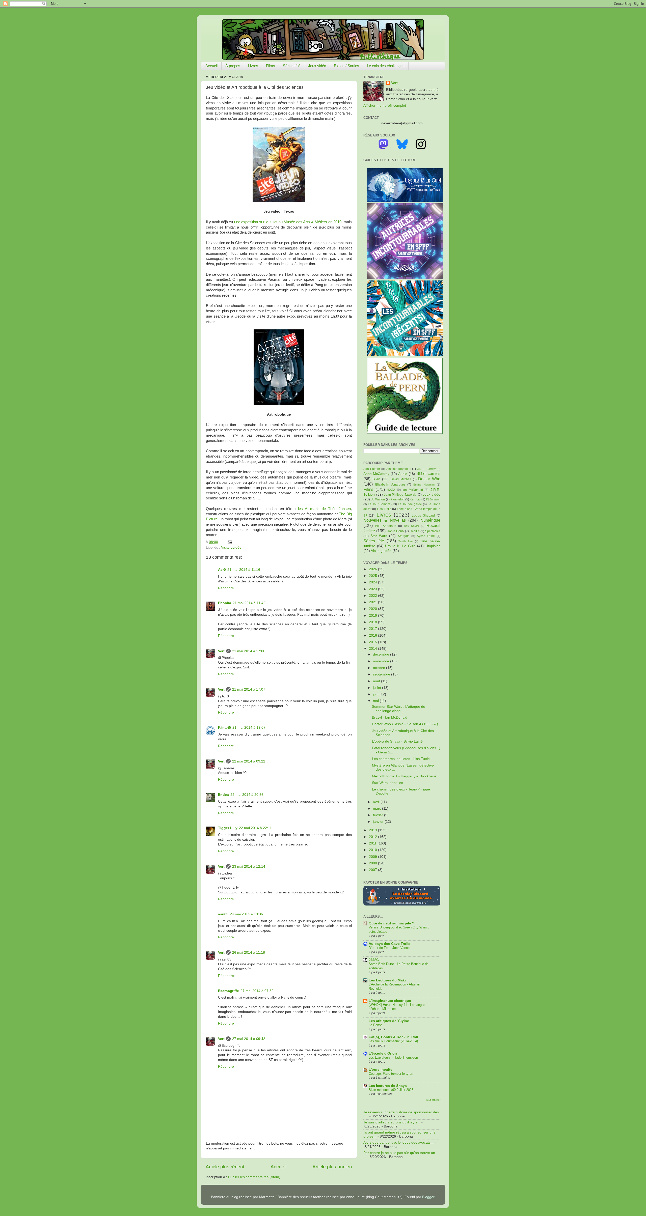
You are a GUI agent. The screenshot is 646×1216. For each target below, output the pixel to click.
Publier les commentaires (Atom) (254, 1177)
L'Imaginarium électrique (390, 1001)
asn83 (223, 914)
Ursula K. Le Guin (400, 546)
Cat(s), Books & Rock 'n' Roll (393, 1037)
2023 (373, 589)
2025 (373, 576)
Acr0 (222, 570)
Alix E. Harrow (426, 468)
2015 (373, 642)
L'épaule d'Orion (383, 1053)
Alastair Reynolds (398, 469)
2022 (373, 596)
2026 (373, 569)
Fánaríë (224, 727)
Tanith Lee (405, 541)
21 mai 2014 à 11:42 (249, 603)
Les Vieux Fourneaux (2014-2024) (393, 1041)
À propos (232, 66)
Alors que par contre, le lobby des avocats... (398, 1142)
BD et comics (428, 473)
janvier (379, 822)
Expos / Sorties (346, 66)
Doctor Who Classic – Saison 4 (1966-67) (405, 724)
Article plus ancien (332, 1166)
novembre (381, 661)
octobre (379, 668)
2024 (373, 582)
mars (377, 808)
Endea (223, 795)
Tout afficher (433, 1099)
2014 (373, 649)
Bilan (376, 479)
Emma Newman (423, 484)
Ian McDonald (412, 490)
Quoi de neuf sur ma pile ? (391, 923)
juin (376, 694)
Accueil (211, 66)
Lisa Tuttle (384, 509)
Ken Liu (415, 499)
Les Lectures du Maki (387, 980)
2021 (373, 602)
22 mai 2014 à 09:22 (248, 761)
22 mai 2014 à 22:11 (255, 828)
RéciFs (414, 531)
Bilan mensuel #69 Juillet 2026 (391, 1090)
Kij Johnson (433, 499)
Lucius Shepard (423, 515)
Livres (253, 66)
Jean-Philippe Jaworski (400, 494)
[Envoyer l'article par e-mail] (229, 542)
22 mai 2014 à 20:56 (246, 795)
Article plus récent (225, 1166)
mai (376, 701)
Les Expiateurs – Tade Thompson (393, 1057)
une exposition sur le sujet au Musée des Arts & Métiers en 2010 (288, 222)
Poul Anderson (385, 526)
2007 (373, 870)
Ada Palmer (371, 469)
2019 (373, 615)
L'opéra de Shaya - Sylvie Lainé (397, 741)
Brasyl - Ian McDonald (389, 717)
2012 (373, 837)
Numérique (430, 520)
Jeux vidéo (317, 66)
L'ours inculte (380, 1069)
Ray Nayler (411, 525)
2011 (373, 843)
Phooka (224, 603)
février (378, 815)
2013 (373, 830)
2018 (373, 622)
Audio (402, 474)
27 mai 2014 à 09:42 (248, 1039)
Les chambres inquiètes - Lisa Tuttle (401, 759)
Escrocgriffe (228, 991)
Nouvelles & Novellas (384, 520)
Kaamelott (397, 499)
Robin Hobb (395, 531)
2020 (373, 609)
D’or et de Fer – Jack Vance (389, 948)
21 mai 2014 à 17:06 (248, 651)
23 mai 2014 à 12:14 (248, 866)
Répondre (226, 588)
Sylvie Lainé (426, 536)
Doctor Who (429, 478)
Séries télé (291, 66)
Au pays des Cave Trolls (389, 944)
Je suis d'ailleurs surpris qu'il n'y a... (391, 1122)
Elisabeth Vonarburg (390, 484)
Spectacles (432, 531)
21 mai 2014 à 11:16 (243, 570)
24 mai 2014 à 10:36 (246, 914)
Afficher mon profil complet (384, 105)
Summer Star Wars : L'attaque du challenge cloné (398, 709)
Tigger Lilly (227, 828)
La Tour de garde (410, 504)
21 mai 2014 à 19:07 (248, 727)
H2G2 (391, 490)
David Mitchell (401, 479)
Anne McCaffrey (376, 474)
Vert (221, 651)
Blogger (428, 1197)
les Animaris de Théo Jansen (324, 509)
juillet (377, 688)
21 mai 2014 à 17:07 (248, 689)
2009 (373, 857)
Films (270, 66)
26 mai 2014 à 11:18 (248, 952)
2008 (373, 863)
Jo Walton (378, 499)
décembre (381, 654)
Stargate (404, 536)
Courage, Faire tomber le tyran (391, 1074)
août (377, 681)
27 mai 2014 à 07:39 (257, 991)
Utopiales (432, 546)
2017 (373, 629)
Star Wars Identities (387, 783)
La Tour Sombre (379, 504)
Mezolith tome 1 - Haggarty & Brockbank (404, 776)
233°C (374, 960)
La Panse (376, 1025)
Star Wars (378, 536)
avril (377, 802)
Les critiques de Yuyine (389, 1021)
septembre (382, 674)
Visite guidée (231, 547)
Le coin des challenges (386, 66)
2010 (373, 850)
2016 (373, 635)
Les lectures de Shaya (388, 1086)
